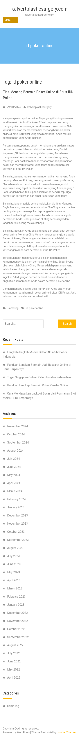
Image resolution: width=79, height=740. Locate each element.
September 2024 (18, 442)
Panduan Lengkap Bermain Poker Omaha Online (37, 385)
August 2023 (15, 548)
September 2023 (18, 540)
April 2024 (13, 483)
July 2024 (13, 458)
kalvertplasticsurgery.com (39, 9)
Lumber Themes (66, 732)
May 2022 (13, 669)
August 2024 (15, 450)
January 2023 (15, 604)
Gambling (13, 308)
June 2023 (14, 564)
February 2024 (16, 499)
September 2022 (18, 637)
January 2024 (15, 507)
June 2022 (14, 661)
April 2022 (13, 677)
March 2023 (14, 588)
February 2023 (16, 596)
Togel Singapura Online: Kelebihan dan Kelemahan (39, 377)
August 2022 (15, 645)
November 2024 (17, 426)
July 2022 (13, 653)
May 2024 (13, 475)
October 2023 (16, 531)
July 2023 (13, 556)
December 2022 (17, 613)
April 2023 (13, 580)
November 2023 (17, 523)
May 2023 (13, 572)
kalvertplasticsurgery (39, 107)
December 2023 (17, 515)
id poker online (34, 308)
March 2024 (14, 491)
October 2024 (16, 434)
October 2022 (16, 629)
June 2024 (14, 467)
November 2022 (17, 621)
